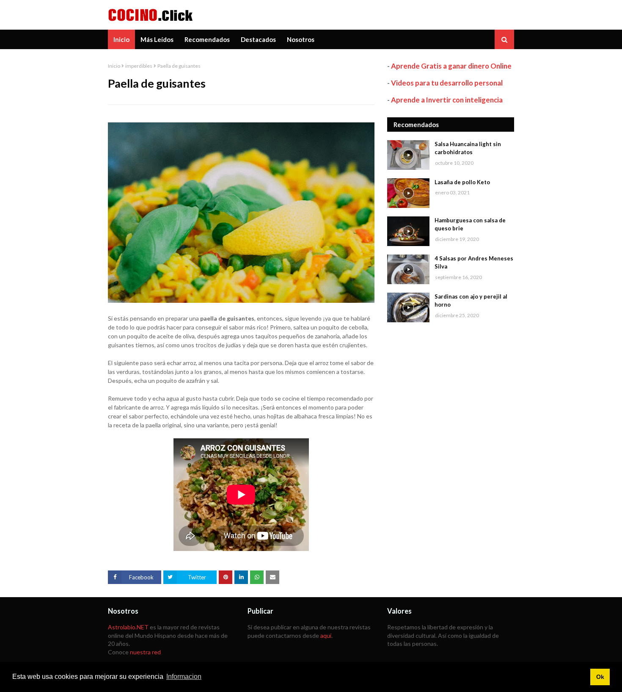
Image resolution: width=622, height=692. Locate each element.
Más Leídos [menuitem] (156, 39)
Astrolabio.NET (128, 627)
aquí (325, 635)
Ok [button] (600, 676)
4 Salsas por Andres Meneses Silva (474, 262)
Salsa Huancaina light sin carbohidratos (468, 148)
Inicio (114, 66)
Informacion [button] (183, 676)
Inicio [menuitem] (121, 39)
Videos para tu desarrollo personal (447, 82)
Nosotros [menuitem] (300, 39)
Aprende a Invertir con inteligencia (447, 99)
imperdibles (138, 66)
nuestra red (145, 652)
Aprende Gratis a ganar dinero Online (451, 65)
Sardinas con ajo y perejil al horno (471, 300)
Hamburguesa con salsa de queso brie (470, 224)
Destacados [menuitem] (258, 39)
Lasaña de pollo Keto (462, 182)
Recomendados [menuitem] (207, 39)
